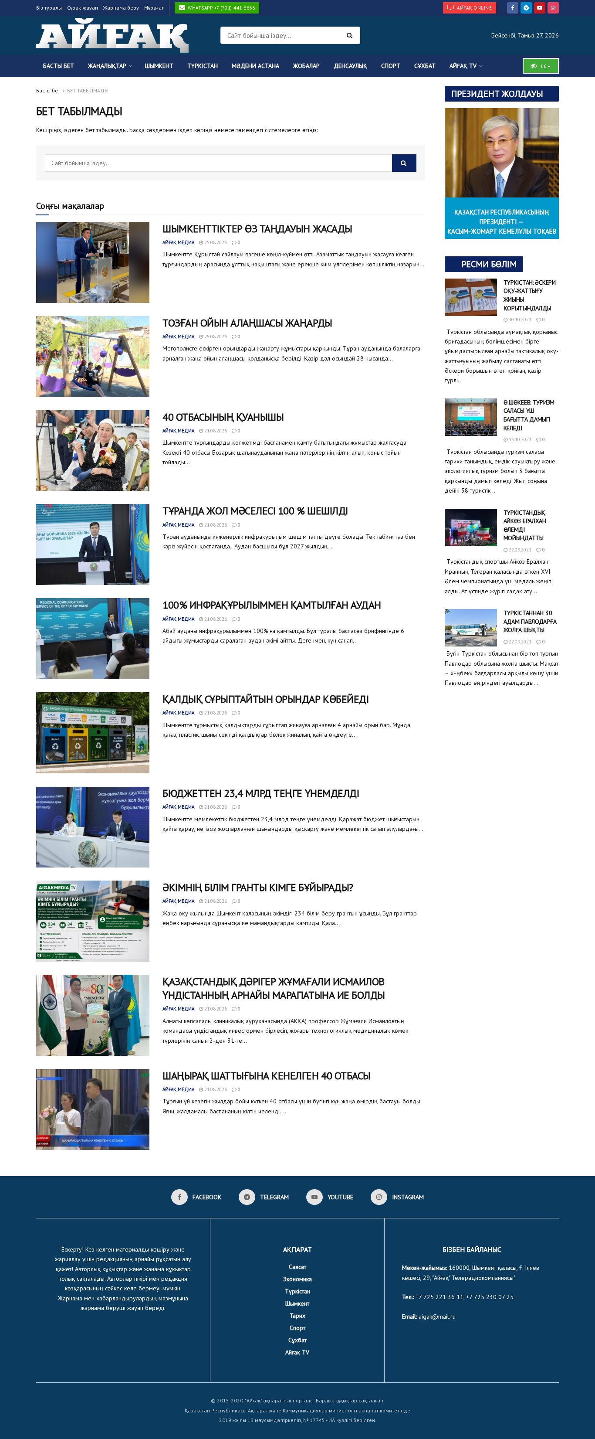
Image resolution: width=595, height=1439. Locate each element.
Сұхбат (425, 66)
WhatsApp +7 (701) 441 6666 (220, 8)
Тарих (297, 1316)
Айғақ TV (463, 66)
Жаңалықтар (107, 66)
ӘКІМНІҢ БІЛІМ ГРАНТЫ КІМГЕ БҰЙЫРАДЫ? (257, 887)
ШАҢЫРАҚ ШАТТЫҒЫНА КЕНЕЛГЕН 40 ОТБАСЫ (266, 1075)
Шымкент (159, 66)
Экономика (297, 1279)
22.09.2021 (519, 550)
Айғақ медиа (178, 242)
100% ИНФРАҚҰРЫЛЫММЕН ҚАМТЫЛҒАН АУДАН (271, 605)
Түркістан (202, 66)
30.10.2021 (519, 319)
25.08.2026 (215, 242)
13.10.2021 (519, 439)
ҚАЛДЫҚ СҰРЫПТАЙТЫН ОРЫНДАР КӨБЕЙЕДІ (265, 699)
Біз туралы (49, 7)
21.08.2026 (215, 431)
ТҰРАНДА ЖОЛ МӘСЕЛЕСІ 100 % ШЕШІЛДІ (255, 510)
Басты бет (58, 66)
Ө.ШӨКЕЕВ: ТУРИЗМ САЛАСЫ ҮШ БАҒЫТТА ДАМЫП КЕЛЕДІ (529, 415)
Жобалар (306, 66)
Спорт (390, 66)
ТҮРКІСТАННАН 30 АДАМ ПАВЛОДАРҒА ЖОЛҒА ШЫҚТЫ (530, 621)
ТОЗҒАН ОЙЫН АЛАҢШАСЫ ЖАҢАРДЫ (247, 323)
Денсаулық (350, 66)
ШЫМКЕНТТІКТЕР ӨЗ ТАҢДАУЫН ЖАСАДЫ (257, 228)
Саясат (297, 1267)
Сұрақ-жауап (82, 7)
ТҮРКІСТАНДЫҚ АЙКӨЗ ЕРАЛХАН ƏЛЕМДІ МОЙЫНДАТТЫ (525, 525)
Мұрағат (154, 7)
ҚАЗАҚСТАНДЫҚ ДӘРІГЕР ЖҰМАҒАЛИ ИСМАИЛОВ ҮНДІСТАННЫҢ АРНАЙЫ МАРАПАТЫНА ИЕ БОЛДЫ (273, 988)
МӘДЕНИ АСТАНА (255, 66)
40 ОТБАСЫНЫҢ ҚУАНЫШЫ (223, 417)
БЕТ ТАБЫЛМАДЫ (87, 90)
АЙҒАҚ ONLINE (474, 8)
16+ (544, 66)
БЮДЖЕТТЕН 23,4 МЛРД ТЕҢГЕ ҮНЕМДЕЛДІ (260, 793)
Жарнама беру (121, 7)
